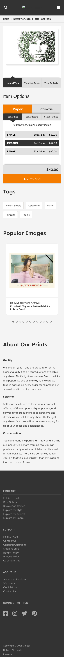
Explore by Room (13, 517)
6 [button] (30, 322)
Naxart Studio (13, 205)
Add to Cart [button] (32, 179)
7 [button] (34, 322)
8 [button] (37, 322)
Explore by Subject (14, 514)
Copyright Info (12, 560)
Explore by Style (12, 509)
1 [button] (13, 322)
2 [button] (17, 322)
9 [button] (40, 322)
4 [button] (23, 322)
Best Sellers (10, 502)
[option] (32, 279)
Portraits (10, 214)
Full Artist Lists (11, 498)
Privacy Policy (11, 556)
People (26, 214)
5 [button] (27, 322)
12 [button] (51, 322)
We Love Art (10, 583)
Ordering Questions (14, 544)
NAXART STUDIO (22, 19)
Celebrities (34, 205)
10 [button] (44, 322)
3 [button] (20, 322)
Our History (10, 587)
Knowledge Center (14, 505)
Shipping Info (11, 548)
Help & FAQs (10, 536)
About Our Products (14, 579)
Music (50, 205)
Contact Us (9, 540)
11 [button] (47, 322)
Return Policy (11, 552)
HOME (6, 19)
